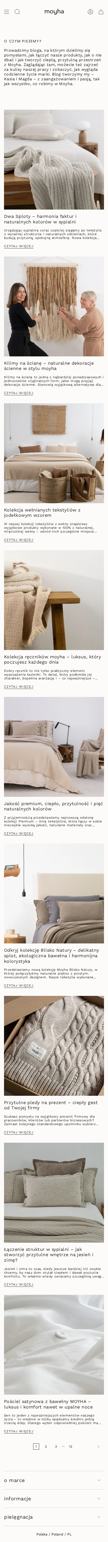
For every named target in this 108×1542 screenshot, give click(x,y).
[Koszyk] (101, 12)
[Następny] (89, 1446)
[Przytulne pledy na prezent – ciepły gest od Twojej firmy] (54, 1046)
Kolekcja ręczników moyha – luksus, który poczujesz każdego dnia (52, 659)
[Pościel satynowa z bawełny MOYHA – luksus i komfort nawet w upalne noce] (54, 1345)
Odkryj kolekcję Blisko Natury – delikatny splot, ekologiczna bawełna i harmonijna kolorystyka (51, 955)
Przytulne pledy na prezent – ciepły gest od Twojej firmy (51, 1105)
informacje (17, 1499)
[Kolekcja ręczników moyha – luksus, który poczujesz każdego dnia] (54, 600)
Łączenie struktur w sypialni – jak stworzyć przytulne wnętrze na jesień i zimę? (48, 1255)
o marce (14, 1480)
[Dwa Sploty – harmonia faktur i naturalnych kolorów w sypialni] (54, 160)
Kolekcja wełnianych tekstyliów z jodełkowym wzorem (42, 512)
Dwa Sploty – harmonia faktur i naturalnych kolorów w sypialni (40, 219)
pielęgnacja (18, 1517)
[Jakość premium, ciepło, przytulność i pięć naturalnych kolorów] (54, 747)
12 (71, 1446)
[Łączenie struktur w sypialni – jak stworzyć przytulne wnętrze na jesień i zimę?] (54, 1193)
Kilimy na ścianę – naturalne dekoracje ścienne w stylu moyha (49, 365)
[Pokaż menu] (7, 12)
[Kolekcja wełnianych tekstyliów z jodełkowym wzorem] (54, 453)
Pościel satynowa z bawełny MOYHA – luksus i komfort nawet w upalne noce (48, 1404)
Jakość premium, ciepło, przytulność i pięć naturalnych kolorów (53, 806)
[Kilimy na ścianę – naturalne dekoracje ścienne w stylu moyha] (54, 306)
